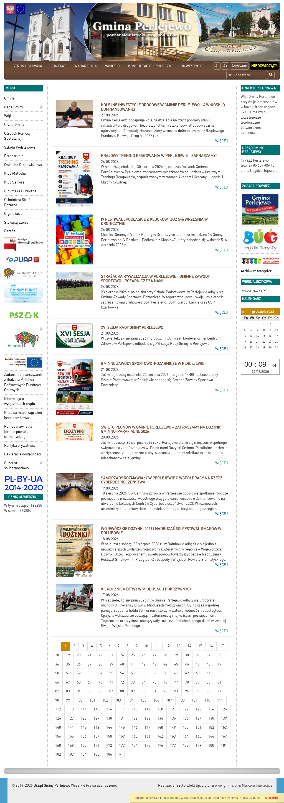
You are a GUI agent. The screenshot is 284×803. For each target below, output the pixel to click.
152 (211, 727)
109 (194, 700)
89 (133, 691)
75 (154, 682)
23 (111, 655)
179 (198, 745)
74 (144, 682)
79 (198, 682)
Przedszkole (14, 156)
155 (71, 736)
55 (111, 673)
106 (156, 700)
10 (146, 646)
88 (122, 691)
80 (209, 682)
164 (186, 736)
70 (100, 682)
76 (165, 682)
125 (224, 709)
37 (90, 664)
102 (105, 700)
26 (144, 655)
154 (58, 736)
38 (100, 664)
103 (118, 700)
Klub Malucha (15, 173)
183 (71, 754)
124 (211, 709)
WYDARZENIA (85, 66)
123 (198, 709)
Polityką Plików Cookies (243, 798)
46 (187, 664)
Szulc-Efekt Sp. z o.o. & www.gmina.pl (206, 785)
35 (68, 664)
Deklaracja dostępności (22, 454)
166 (211, 736)
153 (224, 727)
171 (96, 745)
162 (160, 736)
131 (122, 718)
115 (96, 709)
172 (109, 745)
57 (133, 673)
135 (173, 718)
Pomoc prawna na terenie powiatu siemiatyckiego (18, 431)
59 (154, 673)
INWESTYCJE (193, 66)
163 (173, 736)
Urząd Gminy (14, 125)
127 (71, 718)
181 (224, 745)
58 (144, 673)
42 (144, 664)
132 (135, 718)
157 (96, 736)
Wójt (7, 116)
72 (122, 682)
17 (222, 646)
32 (209, 655)
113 (71, 709)
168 (58, 745)
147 (147, 727)
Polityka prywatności (20, 445)
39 (111, 664)
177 (173, 745)
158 (109, 736)
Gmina (9, 98)
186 (109, 754)
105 (143, 700)
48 (209, 664)
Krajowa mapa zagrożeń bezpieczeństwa (23, 415)
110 (207, 700)
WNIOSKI (112, 66)
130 (109, 718)
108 (182, 700)
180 (211, 745)
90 (144, 691)
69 (90, 682)
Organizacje (13, 213)
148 (160, 727)
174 (135, 745)
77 (176, 682)
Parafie (10, 231)
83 (68, 691)
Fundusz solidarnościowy (16, 465)
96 (209, 691)
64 (209, 673)
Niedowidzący (264, 66)
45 (176, 664)
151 (198, 727)
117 (122, 709)
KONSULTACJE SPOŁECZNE (151, 66)
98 (57, 700)
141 (71, 727)
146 (135, 727)
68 (79, 682)
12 (168, 646)
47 (198, 664)
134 (160, 718)
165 (198, 736)
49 (219, 664)
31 (198, 655)
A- (217, 66)
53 (90, 673)
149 (173, 727)
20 (79, 655)
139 (224, 718)
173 (122, 745)
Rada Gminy (13, 107)
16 (211, 646)
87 (111, 691)
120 (160, 709)
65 (219, 673)
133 (147, 718)
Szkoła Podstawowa (20, 147)
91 (154, 691)
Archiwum (239, 66)
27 (154, 655)
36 (79, 664)
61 (176, 673)
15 (200, 646)
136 (186, 718)
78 (187, 682)
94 (187, 691)
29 (176, 655)
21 (90, 655)
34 (57, 664)
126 (58, 718)
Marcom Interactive (257, 785)
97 (219, 691)
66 (57, 682)
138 (211, 718)
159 (122, 736)
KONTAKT (58, 66)
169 (71, 745)
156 (84, 736)
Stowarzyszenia (16, 222)
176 (160, 745)
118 (135, 709)
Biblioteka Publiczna (20, 191)
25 (133, 655)
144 (109, 727)
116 (109, 709)
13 (179, 646)
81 (219, 682)
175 (147, 745)
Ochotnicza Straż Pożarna (17, 202)
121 (173, 709)
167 (224, 736)
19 (68, 655)
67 (68, 682)
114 (84, 709)
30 (187, 655)
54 (100, 673)
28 (165, 655)
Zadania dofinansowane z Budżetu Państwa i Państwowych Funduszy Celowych (22, 382)
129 (96, 718)
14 (189, 646)
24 (122, 655)
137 (198, 718)
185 (96, 754)
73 (133, 682)
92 (165, 691)
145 (122, 727)
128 (84, 718)
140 (58, 727)
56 (122, 673)
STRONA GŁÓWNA (27, 66)
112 (58, 709)
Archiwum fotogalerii (257, 271)
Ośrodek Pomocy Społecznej (17, 136)
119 (147, 709)
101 (92, 700)
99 (68, 700)
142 (84, 727)
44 (165, 664)
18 (57, 655)
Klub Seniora (14, 182)
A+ (225, 66)
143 (96, 727)
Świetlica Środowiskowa (23, 165)
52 (79, 673)
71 (111, 682)
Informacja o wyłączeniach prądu (19, 401)
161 (147, 736)
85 (90, 691)
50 (57, 673)
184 (84, 754)
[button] (41, 107)
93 (176, 691)
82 (57, 691)
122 (186, 709)
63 (198, 673)
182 (58, 754)
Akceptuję (271, 798)
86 (100, 691)
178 (186, 745)
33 (219, 655)
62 (187, 673)
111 (220, 700)
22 (100, 655)
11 (157, 646)
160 (135, 736)
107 (169, 700)
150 (186, 727)
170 (84, 745)
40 (122, 664)
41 (133, 664)
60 (165, 673)
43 (154, 664)
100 (80, 700)
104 (131, 700)
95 (198, 691)
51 (68, 673)
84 (79, 691)
